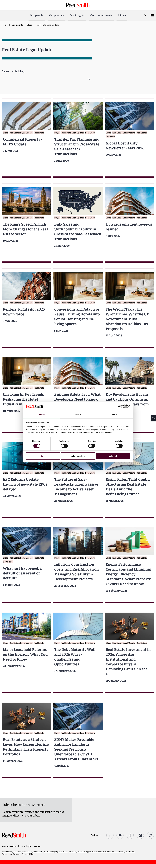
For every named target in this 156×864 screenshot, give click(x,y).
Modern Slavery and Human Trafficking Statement (112, 851)
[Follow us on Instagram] (140, 835)
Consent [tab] (41, 415)
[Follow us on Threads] (150, 835)
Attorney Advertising (78, 851)
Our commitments (101, 15)
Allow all (113, 456)
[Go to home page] (78, 5)
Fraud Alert (49, 851)
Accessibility (7, 851)
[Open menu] (152, 15)
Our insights (77, 15)
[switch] (64, 446)
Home (5, 25)
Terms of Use (28, 854)
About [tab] (114, 414)
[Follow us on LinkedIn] (110, 835)
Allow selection (78, 456)
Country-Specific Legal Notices (28, 851)
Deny (43, 456)
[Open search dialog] (145, 15)
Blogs (29, 25)
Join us (122, 15)
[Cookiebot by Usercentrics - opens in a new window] (119, 406)
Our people (36, 15)
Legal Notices (61, 851)
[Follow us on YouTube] (120, 835)
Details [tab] (78, 414)
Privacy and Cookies (11, 854)
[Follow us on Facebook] (130, 835)
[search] (90, 79)
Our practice (56, 15)
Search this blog (13, 71)
